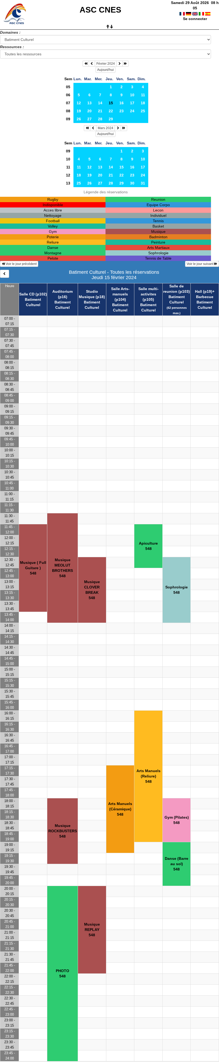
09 (68, 119)
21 (100, 111)
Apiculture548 (148, 546)
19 (79, 111)
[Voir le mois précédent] (92, 64)
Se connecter (195, 19)
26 (79, 119)
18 (143, 103)
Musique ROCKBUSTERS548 (62, 830)
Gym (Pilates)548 (177, 820)
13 (89, 103)
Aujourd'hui (105, 70)
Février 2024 (105, 64)
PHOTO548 (62, 973)
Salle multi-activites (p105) (148, 294)
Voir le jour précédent (21, 264)
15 (121, 167)
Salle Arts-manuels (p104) (120, 294)
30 (132, 183)
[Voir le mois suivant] (119, 64)
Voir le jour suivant (200, 264)
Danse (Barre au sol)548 (176, 863)
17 (132, 103)
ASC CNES (100, 9)
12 (79, 103)
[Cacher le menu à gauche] (4, 274)
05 (68, 87)
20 (89, 111)
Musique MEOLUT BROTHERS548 (62, 568)
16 (121, 103)
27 (89, 119)
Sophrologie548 (176, 590)
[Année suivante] (125, 64)
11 (143, 95)
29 (111, 119)
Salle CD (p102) (33, 294)
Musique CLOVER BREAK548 (92, 590)
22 (111, 111)
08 (68, 111)
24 (132, 111)
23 (121, 111)
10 (132, 95)
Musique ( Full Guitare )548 (33, 567)
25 (143, 111)
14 (100, 103)
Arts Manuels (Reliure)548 (148, 776)
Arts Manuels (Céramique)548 (120, 809)
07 (68, 103)
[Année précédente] (86, 64)
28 (100, 119)
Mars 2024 (105, 128)
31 (143, 183)
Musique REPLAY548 (92, 929)
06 (68, 95)
